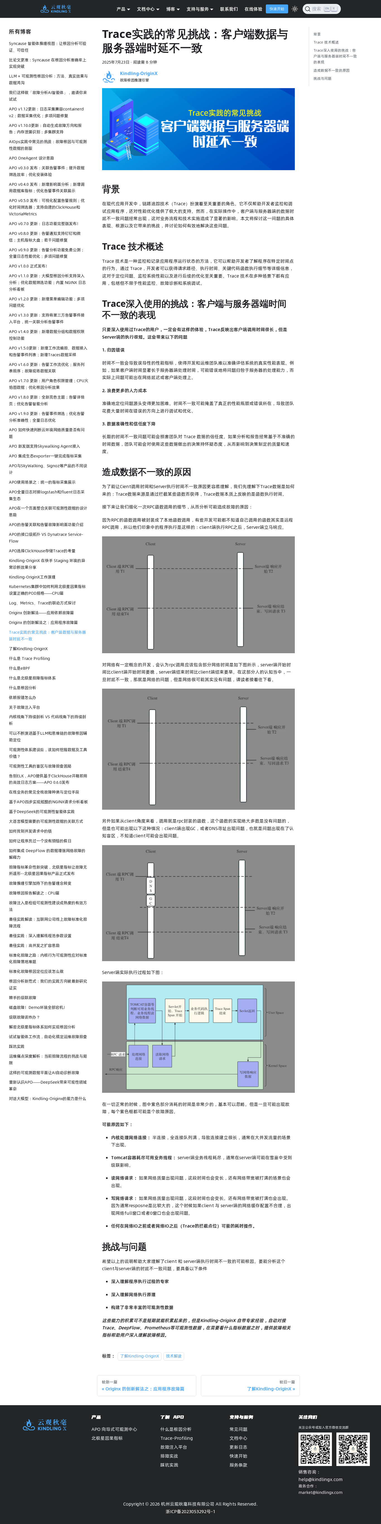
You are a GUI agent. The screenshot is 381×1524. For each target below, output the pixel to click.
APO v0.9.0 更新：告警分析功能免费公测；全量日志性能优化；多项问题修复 (47, 253)
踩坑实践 (17, 1046)
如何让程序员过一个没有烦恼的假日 (40, 841)
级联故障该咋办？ (24, 1017)
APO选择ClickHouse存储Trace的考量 (42, 551)
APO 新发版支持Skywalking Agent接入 (44, 446)
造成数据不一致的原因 (332, 70)
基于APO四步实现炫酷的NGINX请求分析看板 (48, 802)
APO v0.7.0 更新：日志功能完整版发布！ (45, 223)
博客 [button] (170, 9)
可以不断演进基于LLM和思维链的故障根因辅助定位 (48, 736)
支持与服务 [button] (198, 9)
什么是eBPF (19, 668)
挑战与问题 (323, 78)
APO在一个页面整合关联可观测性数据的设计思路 (48, 512)
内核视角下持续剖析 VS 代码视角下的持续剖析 (47, 720)
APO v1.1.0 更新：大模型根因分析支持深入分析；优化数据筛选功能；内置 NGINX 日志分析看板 (47, 282)
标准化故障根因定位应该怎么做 (36, 971)
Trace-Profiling (176, 1438)
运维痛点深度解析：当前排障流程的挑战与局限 (48, 1059)
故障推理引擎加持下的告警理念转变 (40, 883)
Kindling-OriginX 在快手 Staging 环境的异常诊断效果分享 (47, 564)
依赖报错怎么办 (22, 697)
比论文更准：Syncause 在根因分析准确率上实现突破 (47, 63)
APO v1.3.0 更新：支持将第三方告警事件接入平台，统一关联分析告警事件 (47, 318)
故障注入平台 (173, 1447)
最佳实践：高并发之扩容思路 (34, 945)
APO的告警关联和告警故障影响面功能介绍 (46, 524)
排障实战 (169, 1456)
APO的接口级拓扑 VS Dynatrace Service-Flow (46, 538)
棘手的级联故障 (22, 997)
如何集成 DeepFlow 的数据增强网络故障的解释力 (47, 854)
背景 (317, 34)
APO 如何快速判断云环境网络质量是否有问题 (47, 433)
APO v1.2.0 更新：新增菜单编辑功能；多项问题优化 (47, 302)
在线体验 (253, 9)
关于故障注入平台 (24, 707)
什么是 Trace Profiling (29, 658)
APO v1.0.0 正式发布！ (29, 266)
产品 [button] (121, 9)
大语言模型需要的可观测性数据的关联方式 (46, 821)
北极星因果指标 (107, 1438)
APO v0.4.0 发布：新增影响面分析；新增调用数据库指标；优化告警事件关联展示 (47, 188)
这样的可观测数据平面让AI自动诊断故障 (44, 1073)
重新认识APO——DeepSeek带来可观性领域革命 (48, 1086)
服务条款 (238, 1465)
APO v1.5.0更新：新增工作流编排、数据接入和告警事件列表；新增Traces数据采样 (48, 351)
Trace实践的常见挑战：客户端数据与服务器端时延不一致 (47, 636)
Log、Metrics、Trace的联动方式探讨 (42, 603)
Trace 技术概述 (326, 42)
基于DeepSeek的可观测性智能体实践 (42, 811)
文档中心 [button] (146, 9)
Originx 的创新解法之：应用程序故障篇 (43, 622)
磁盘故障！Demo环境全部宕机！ (38, 1007)
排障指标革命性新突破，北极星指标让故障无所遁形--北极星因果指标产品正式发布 (48, 870)
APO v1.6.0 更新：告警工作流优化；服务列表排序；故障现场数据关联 (47, 368)
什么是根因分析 (22, 688)
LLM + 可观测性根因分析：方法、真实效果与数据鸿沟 (48, 79)
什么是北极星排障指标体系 (32, 678)
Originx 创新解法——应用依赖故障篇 (41, 613)
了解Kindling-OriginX (28, 649)
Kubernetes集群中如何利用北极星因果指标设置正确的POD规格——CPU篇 (47, 590)
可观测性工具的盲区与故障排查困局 (40, 766)
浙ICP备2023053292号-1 (190, 1511)
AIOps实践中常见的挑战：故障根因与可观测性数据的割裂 (48, 145)
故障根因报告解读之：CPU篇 (34, 893)
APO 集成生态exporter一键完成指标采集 (45, 456)
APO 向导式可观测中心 (114, 1429)
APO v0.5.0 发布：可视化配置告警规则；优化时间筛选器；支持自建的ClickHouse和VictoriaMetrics (47, 207)
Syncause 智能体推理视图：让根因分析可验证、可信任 (47, 47)
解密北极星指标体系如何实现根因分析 (42, 1027)
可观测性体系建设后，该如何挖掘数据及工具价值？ (48, 753)
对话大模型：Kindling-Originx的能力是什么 (47, 1098)
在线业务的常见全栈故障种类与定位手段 (44, 792)
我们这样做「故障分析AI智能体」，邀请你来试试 (48, 96)
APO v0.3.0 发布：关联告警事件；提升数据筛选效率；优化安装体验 (47, 171)
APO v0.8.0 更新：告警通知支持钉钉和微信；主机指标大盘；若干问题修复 (45, 237)
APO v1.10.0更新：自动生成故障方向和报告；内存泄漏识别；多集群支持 (45, 129)
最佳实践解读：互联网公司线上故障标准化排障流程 (48, 923)
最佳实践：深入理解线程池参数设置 (40, 936)
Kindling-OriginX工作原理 (32, 577)
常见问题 (238, 1429)
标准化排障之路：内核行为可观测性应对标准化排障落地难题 (48, 959)
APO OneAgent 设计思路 (31, 158)
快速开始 (277, 9)
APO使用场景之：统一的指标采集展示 (42, 482)
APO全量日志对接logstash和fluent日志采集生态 (47, 495)
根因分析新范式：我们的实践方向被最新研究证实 (48, 984)
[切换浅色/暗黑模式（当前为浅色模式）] (294, 8)
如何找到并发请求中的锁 (30, 831)
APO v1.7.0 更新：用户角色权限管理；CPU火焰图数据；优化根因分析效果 (48, 384)
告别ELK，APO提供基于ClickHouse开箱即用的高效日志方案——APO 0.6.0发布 (48, 779)
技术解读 (174, 1356)
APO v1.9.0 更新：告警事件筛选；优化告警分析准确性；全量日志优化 (47, 417)
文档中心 (238, 1438)
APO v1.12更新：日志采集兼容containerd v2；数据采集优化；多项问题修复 (46, 112)
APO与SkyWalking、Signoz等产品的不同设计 (48, 469)
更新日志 (238, 1447)
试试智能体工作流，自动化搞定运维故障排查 (48, 1037)
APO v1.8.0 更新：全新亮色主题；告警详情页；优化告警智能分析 (47, 400)
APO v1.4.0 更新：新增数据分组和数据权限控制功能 (47, 335)
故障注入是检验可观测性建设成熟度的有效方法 (48, 906)
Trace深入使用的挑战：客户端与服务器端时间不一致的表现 (335, 56)
